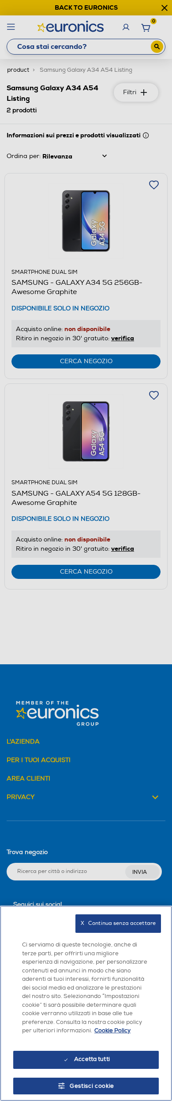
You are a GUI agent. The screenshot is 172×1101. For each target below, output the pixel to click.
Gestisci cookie (92, 1086)
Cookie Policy (112, 1030)
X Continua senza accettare (118, 923)
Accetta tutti (92, 1059)
